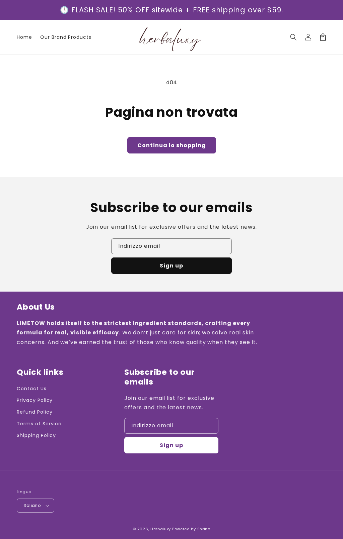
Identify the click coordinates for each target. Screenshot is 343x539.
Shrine (203, 529)
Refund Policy (34, 412)
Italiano (32, 505)
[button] (293, 37)
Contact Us (32, 388)
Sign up (171, 266)
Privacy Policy (35, 400)
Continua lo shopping (171, 145)
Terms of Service (39, 423)
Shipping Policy (36, 435)
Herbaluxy (160, 529)
